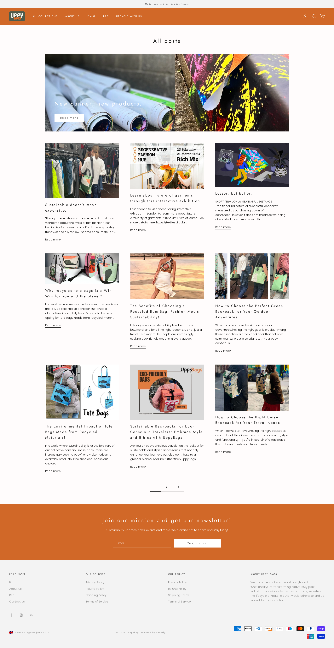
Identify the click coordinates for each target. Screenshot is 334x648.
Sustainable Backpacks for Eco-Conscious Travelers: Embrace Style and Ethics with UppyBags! (166, 432)
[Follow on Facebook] (11, 615)
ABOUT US (72, 16)
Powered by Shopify (153, 632)
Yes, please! (197, 543)
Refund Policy (95, 589)
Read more (69, 118)
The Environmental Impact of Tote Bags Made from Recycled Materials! (79, 432)
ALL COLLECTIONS (45, 16)
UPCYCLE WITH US (129, 16)
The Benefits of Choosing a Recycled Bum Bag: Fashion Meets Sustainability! (164, 311)
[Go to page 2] (178, 487)
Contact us (17, 601)
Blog (12, 582)
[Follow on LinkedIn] (31, 615)
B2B (105, 16)
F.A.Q (91, 16)
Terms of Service (97, 601)
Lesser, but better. (233, 193)
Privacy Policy (95, 582)
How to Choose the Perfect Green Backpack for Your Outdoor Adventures (249, 311)
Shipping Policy (96, 595)
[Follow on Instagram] (21, 615)
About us (15, 589)
